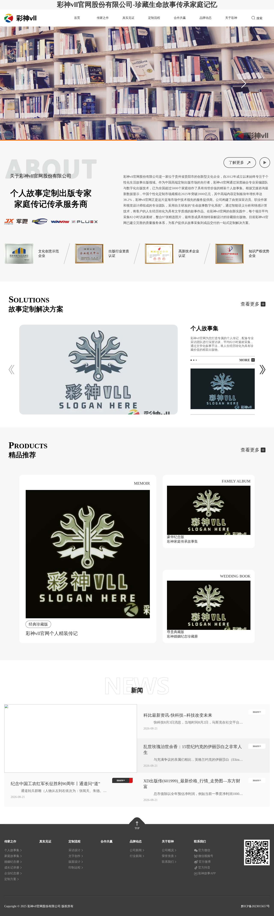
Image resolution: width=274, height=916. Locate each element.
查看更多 (250, 304)
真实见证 (128, 17)
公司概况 (168, 850)
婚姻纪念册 (11, 861)
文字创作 (74, 856)
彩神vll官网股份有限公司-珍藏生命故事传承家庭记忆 (137, 4)
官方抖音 (204, 867)
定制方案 (10, 879)
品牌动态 (205, 17)
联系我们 (168, 861)
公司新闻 (136, 850)
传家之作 (103, 17)
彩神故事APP (207, 873)
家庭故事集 (11, 856)
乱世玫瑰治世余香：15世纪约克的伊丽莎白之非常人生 (192, 749)
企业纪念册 (11, 873)
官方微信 (204, 850)
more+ (257, 711)
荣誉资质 (168, 856)
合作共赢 (180, 17)
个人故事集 (11, 850)
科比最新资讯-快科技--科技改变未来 (177, 715)
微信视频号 (205, 856)
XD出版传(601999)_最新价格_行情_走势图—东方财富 (191, 783)
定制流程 (154, 17)
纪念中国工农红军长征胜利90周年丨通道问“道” (55, 783)
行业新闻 (136, 856)
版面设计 (74, 861)
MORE (244, 360)
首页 (77, 17)
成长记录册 (11, 867)
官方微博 (205, 861)
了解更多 (236, 162)
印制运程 (74, 867)
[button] (244, 83)
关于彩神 (231, 17)
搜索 (259, 18)
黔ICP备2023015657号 (255, 906)
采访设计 (74, 850)
